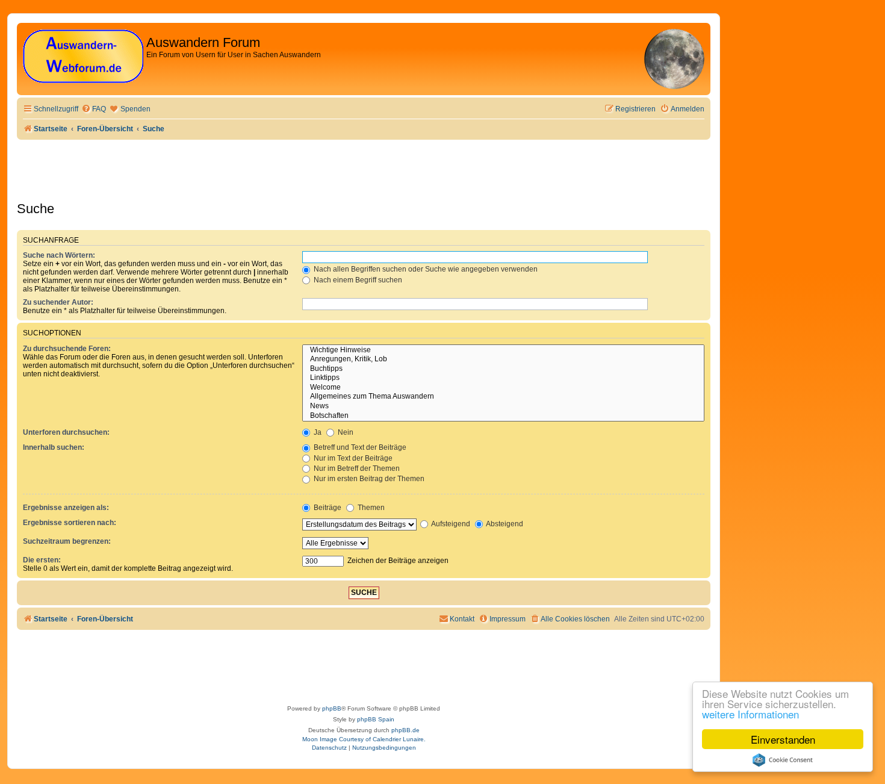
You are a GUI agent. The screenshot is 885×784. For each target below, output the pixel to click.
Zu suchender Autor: (58, 302)
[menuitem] (93, 109)
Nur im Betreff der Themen (356, 468)
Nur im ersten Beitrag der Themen (368, 478)
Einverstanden (783, 739)
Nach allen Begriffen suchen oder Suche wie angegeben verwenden (425, 269)
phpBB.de (405, 730)
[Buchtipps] (503, 369)
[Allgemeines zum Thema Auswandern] (503, 397)
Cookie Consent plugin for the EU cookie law (783, 760)
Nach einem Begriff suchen (357, 280)
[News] (503, 406)
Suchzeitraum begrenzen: (67, 541)
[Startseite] (83, 57)
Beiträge (326, 507)
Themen (370, 507)
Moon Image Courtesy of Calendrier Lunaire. (364, 739)
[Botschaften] (503, 416)
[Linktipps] (503, 378)
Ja (316, 432)
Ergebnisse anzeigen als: (66, 507)
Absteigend (504, 524)
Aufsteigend (450, 524)
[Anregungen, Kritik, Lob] (503, 359)
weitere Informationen (750, 714)
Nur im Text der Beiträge (352, 458)
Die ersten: (42, 560)
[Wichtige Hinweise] (503, 350)
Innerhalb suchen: (53, 447)
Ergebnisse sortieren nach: (69, 522)
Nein (344, 432)
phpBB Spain (375, 719)
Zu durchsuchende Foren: (67, 348)
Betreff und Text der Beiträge (359, 447)
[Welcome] (503, 388)
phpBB (331, 708)
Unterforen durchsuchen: (66, 432)
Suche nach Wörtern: (59, 255)
